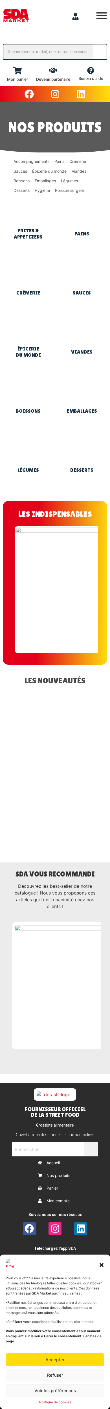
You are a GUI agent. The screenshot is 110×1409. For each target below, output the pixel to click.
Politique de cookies (55, 1402)
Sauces (20, 171)
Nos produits (58, 1175)
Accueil (53, 1162)
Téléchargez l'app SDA (55, 1248)
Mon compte (58, 1200)
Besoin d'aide (90, 78)
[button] (101, 1264)
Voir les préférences (55, 1390)
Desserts (22, 190)
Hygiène (42, 190)
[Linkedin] (80, 93)
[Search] (100, 51)
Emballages (45, 180)
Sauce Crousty (36, 783)
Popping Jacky (35, 744)
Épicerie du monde (49, 171)
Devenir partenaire (53, 79)
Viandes (79, 171)
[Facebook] (29, 93)
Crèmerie (77, 161)
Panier (52, 1188)
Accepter (55, 1359)
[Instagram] (55, 93)
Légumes (69, 180)
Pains (59, 161)
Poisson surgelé (69, 190)
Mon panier (17, 79)
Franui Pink (32, 706)
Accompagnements (31, 161)
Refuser (55, 1375)
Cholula (44, 822)
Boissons (22, 180)
